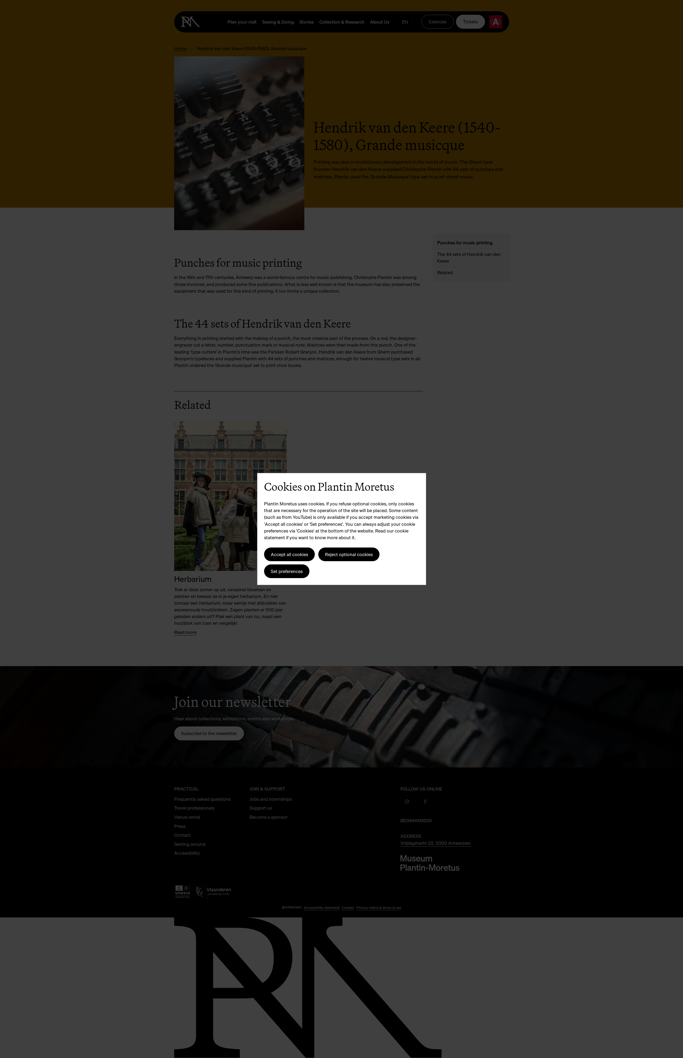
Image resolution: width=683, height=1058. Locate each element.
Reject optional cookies (349, 554)
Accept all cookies (289, 554)
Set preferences (287, 571)
